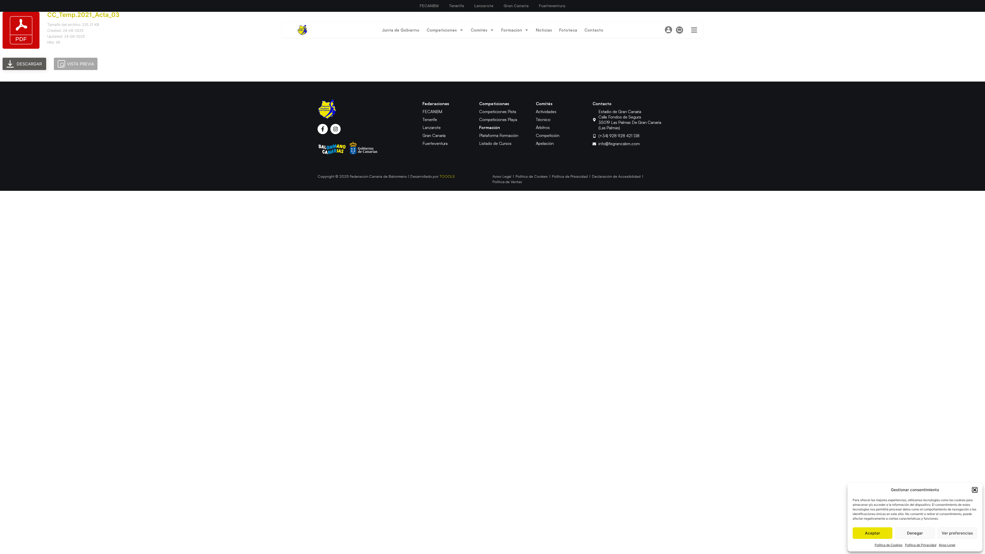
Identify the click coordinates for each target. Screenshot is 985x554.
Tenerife (456, 5)
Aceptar (872, 533)
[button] (974, 489)
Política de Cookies (888, 545)
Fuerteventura (552, 5)
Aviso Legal (947, 545)
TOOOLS (447, 176)
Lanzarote (483, 5)
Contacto (593, 30)
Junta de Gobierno (400, 30)
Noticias (544, 30)
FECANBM (429, 5)
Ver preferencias (957, 533)
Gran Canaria (516, 5)
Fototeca (568, 30)
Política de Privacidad (920, 545)
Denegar (915, 533)
